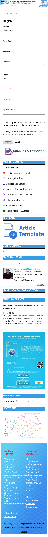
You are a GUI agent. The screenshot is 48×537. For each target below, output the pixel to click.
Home (5, 13)
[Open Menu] (2, 2)
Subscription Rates (15, 178)
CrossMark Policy (15, 205)
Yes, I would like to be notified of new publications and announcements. (24, 133)
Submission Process (15, 200)
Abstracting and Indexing (19, 189)
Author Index (10, 516)
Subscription (32, 507)
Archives (30, 503)
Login (17, 142)
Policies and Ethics (15, 183)
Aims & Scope (12, 167)
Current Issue (32, 500)
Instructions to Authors (18, 210)
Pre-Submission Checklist (18, 173)
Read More (41, 285)
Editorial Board (11, 513)
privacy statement (33, 125)
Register (8, 142)
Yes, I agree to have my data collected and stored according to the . (24, 123)
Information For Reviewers (20, 194)
